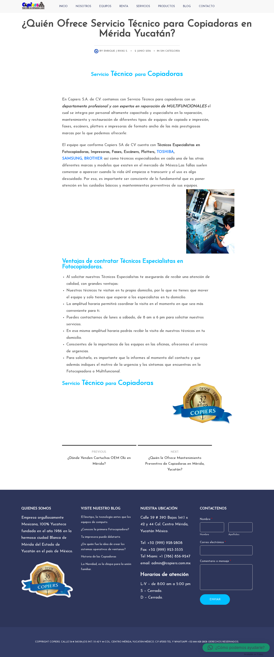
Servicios (143, 6)
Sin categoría (170, 51)
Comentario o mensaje (215, 561)
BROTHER (93, 159)
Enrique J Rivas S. (116, 51)
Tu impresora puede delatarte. (101, 537)
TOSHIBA (165, 152)
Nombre (206, 519)
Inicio (63, 6)
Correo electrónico (213, 542)
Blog (187, 6)
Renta (123, 6)
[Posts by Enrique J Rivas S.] (97, 51)
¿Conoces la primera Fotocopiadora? (105, 529)
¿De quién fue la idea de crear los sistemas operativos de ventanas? (103, 547)
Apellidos (233, 534)
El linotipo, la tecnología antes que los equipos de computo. (106, 520)
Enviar (215, 599)
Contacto (207, 6)
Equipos (105, 6)
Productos (166, 6)
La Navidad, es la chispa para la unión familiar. (106, 567)
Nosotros (83, 6)
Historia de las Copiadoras (98, 556)
